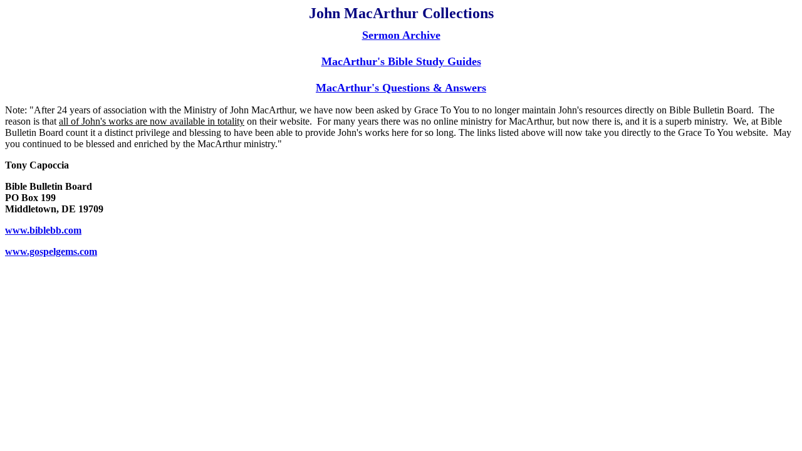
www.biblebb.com (43, 230)
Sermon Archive (401, 35)
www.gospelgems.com (51, 251)
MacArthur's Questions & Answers (401, 87)
